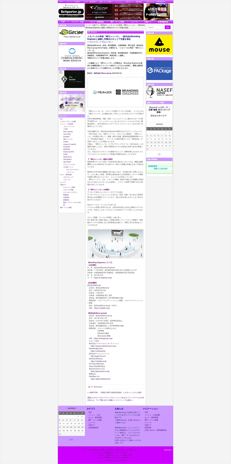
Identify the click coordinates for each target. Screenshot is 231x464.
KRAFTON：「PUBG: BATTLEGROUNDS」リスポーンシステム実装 (114, 392)
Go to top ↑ (168, 450)
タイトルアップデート (70, 192)
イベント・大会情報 (73, 1)
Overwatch (66, 147)
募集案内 (66, 200)
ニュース (118, 1)
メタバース (70, 172)
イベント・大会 (77, 22)
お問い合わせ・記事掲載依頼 (155, 1)
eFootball (66, 136)
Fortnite (65, 142)
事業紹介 (66, 195)
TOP (60, 1)
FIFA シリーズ (67, 139)
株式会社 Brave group (102, 73)
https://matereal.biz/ (98, 351)
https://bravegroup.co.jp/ (103, 338)
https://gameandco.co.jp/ (100, 371)
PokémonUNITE (68, 152)
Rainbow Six (67, 157)
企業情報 (66, 197)
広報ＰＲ (129, 1)
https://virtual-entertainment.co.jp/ (103, 346)
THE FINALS (67, 159)
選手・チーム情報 (105, 1)
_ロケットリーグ (68, 126)
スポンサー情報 (68, 190)
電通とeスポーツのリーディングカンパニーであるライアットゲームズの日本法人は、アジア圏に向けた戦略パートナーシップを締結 (115, 398)
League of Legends (69, 144)
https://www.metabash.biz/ (101, 379)
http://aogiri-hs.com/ (98, 356)
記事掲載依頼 (163, 22)
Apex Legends (68, 131)
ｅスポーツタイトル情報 (68, 121)
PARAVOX (66, 149)
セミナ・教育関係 (97, 22)
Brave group (98, 387)
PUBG (65, 154)
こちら (117, 455)
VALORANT (67, 162)
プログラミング (68, 177)
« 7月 (158, 154)
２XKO (65, 129)
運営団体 (139, 1)
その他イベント (68, 167)
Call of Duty (67, 134)
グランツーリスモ (69, 164)
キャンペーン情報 (69, 187)
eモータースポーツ (73, 169)
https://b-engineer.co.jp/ (103, 277)
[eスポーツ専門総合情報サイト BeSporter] (71, 11)
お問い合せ (133, 420)
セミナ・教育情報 (89, 1)
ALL (61, 119)
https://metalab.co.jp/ (102, 308)
